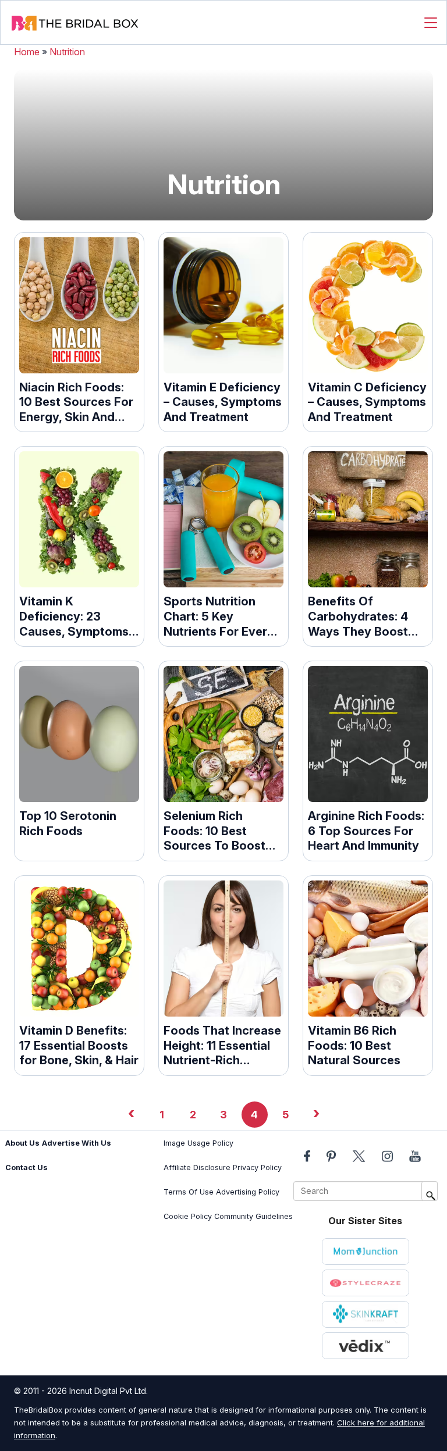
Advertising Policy (247, 1192)
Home (27, 52)
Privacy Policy (257, 1167)
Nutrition (67, 52)
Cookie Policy (188, 1216)
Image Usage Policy (198, 1143)
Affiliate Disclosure (197, 1167)
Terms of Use (189, 1192)
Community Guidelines (253, 1216)
